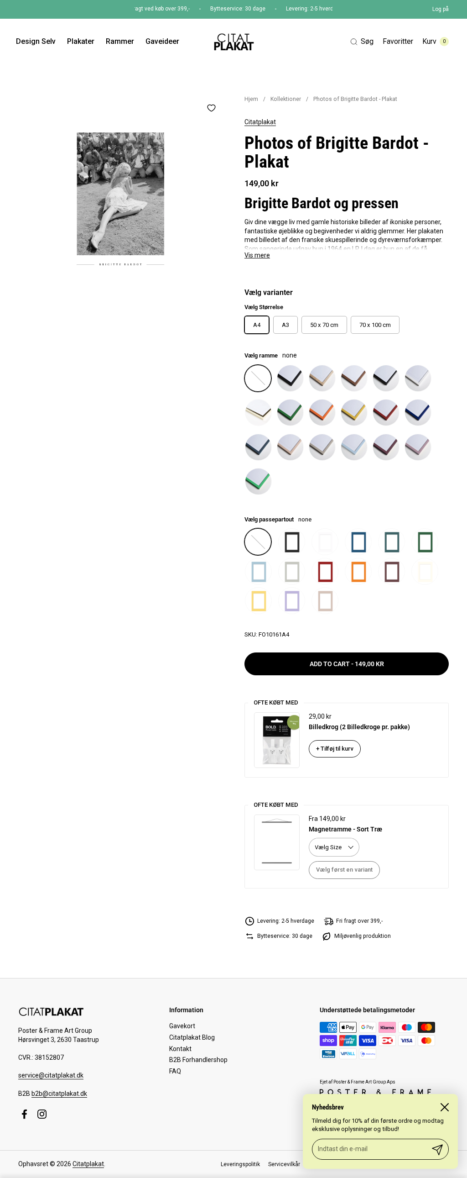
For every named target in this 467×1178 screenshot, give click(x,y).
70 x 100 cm (375, 324)
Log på (440, 9)
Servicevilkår (284, 1164)
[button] (362, 41)
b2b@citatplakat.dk (59, 1093)
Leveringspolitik (240, 1164)
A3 (285, 324)
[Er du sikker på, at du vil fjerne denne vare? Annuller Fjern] (120, 198)
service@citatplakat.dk (50, 1075)
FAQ (175, 1071)
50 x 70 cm (324, 324)
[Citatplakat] (233, 41)
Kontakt (180, 1048)
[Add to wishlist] (211, 107)
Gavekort (182, 1026)
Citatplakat (260, 122)
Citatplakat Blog (192, 1037)
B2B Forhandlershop (198, 1059)
